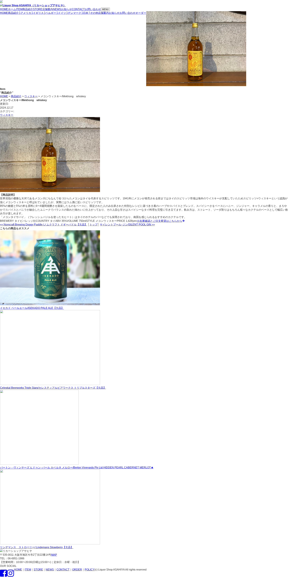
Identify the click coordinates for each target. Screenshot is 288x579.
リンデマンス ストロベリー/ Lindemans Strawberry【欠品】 (36, 547)
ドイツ (61, 12)
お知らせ (114, 12)
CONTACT (63, 569)
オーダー (141, 12)
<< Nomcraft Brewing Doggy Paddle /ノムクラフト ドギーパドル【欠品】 (43, 224)
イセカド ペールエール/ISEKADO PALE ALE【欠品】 (32, 308)
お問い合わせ (128, 12)
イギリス (37, 12)
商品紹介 (13, 12)
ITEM (28, 569)
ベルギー (50, 12)
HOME (4, 12)
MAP (54, 554)
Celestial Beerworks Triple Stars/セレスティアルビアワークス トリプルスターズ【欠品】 (53, 387)
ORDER (77, 569)
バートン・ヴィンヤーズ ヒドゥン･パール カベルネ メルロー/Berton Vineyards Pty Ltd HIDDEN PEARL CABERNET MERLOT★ (77, 467)
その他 (93, 12)
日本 (84, 12)
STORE (38, 569)
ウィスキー (6, 115)
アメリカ (25, 12)
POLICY (89, 569)
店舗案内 (103, 12)
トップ (94, 224)
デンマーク (73, 12)
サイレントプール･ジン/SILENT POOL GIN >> (127, 224)
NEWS (50, 569)
